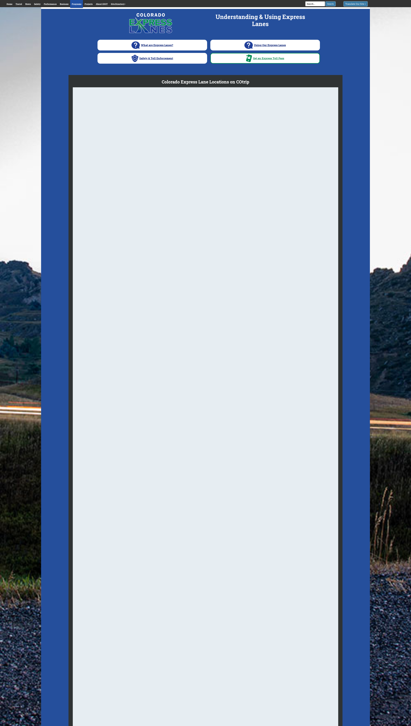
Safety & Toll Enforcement (156, 58)
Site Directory (118, 4)
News (28, 4)
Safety (37, 4)
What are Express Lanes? (157, 45)
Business (64, 4)
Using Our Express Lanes (270, 45)
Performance (50, 4)
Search (330, 4)
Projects (89, 4)
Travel (19, 4)
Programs (76, 4)
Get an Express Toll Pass (268, 58)
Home (9, 4)
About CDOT (102, 4)
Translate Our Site (355, 3)
